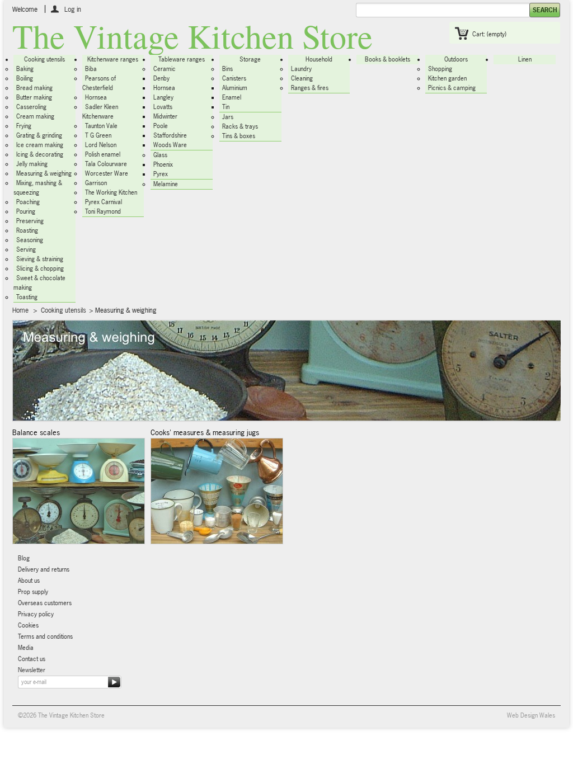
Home (20, 310)
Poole (160, 126)
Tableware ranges (181, 59)
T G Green (98, 135)
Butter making (34, 97)
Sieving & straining (39, 259)
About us (29, 580)
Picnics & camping (452, 88)
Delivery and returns (43, 569)
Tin (225, 107)
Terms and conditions (45, 636)
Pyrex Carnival (103, 202)
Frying (23, 126)
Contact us (31, 659)
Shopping (440, 69)
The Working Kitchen (111, 192)
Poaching (28, 202)
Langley (163, 97)
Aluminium (234, 88)
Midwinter (165, 116)
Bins (227, 69)
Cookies (28, 625)
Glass (160, 155)
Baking (25, 69)
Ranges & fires (309, 88)
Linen (525, 59)
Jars (227, 117)
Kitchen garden (447, 78)
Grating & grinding (39, 135)
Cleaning (302, 78)
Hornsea (96, 97)
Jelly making (32, 164)
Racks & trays (240, 126)
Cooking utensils (44, 59)
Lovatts (162, 107)
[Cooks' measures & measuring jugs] (217, 491)
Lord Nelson (100, 145)
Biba (91, 69)
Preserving (30, 221)
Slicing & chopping (40, 268)
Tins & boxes (238, 136)
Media (26, 648)
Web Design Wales (531, 715)
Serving (26, 249)
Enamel (231, 97)
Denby (161, 78)
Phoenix (163, 164)
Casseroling (31, 107)
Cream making (35, 116)
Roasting (27, 230)
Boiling (24, 78)
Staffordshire (170, 135)
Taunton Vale (101, 126)
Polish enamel (102, 154)
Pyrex (160, 174)
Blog (24, 558)
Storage (250, 59)
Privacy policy (36, 614)
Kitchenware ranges (112, 59)
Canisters (234, 78)
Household (319, 59)
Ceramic (164, 69)
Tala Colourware (106, 164)
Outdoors (456, 59)
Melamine (165, 184)
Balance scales (36, 432)
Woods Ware (170, 145)
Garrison (96, 183)
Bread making (34, 88)
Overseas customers (45, 603)
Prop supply (33, 592)
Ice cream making (39, 145)
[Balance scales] (78, 491)
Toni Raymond (103, 211)
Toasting (26, 297)
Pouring (25, 211)
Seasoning (29, 240)
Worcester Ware (106, 173)
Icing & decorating (39, 154)
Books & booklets (387, 59)
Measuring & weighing (44, 173)
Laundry (301, 69)
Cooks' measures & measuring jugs (205, 432)
